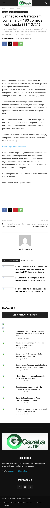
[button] (4, 3)
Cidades (18, 9)
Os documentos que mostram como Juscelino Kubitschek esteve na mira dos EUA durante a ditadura (31, 269)
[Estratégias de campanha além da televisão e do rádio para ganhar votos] (8, 390)
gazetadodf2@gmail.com (18, 471)
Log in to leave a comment (25, 315)
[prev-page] (3, 300)
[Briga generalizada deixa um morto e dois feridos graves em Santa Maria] (8, 412)
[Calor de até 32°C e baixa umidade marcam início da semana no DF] (8, 291)
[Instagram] (25, 487)
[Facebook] (4, 44)
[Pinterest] (15, 44)
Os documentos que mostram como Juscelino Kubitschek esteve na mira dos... (30, 333)
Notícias (11, 9)
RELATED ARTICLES (11, 261)
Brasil (11, 12)
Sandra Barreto (9, 38)
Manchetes (24, 12)
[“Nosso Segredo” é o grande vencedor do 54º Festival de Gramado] (8, 379)
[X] (10, 44)
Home (4, 9)
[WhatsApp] (20, 44)
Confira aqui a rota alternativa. (14, 147)
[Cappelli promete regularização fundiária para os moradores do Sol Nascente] (8, 368)
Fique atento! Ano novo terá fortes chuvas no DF (37, 225)
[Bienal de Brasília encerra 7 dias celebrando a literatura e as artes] (8, 401)
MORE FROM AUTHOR (29, 261)
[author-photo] (25, 246)
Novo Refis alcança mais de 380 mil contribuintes (13, 225)
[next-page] (7, 300)
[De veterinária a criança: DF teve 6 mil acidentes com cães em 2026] (8, 280)
